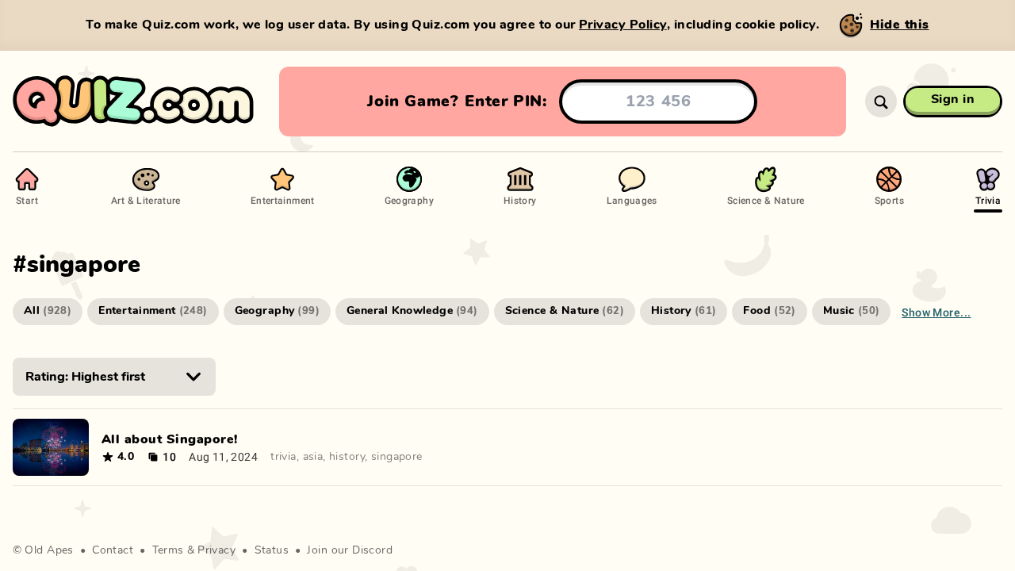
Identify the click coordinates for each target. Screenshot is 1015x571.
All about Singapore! (170, 439)
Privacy (216, 550)
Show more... (936, 312)
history (347, 456)
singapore (397, 456)
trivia (283, 456)
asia (313, 456)
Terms (168, 550)
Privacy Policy (623, 24)
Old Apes (49, 550)
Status (272, 550)
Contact (112, 550)
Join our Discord (350, 550)
